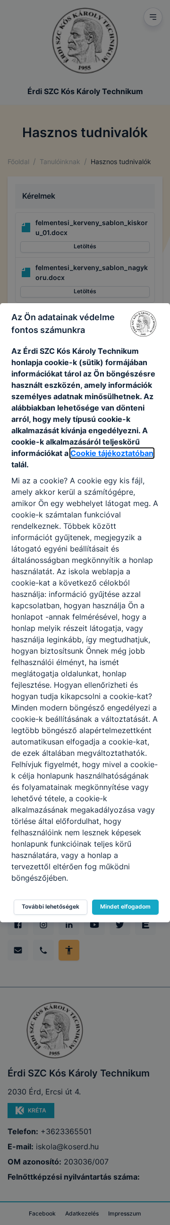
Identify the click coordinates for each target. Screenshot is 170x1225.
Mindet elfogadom (125, 906)
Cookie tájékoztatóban (111, 453)
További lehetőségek (50, 906)
